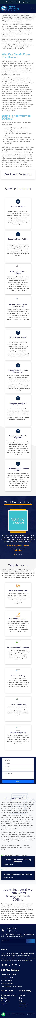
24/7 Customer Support (8, 974)
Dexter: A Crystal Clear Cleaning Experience (18, 861)
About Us (22, 995)
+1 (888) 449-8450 (12, 2)
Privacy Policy (5, 1001)
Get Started (4, 998)
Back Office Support (7, 977)
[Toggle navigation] (32, 8)
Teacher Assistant (7, 983)
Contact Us (22, 1007)
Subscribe (31, 941)
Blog (20, 998)
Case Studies (23, 1004)
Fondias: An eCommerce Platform (18, 874)
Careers (3, 1004)
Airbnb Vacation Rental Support (11, 986)
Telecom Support (6, 980)
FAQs (21, 1001)
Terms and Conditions (8, 995)
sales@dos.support (25, 2)
